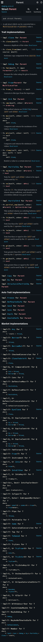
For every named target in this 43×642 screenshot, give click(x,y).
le (7, 230)
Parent (19, 2)
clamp (8, 150)
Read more (33, 45)
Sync (9, 310)
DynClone (16, 409)
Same (14, 524)
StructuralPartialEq (18, 284)
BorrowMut (17, 346)
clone (8, 41)
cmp (7, 103)
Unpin (10, 314)
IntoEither (17, 470)
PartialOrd (14, 201)
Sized (13, 123)
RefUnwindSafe (14, 302)
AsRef (14, 505)
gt (7, 246)
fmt (7, 68)
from (8, 89)
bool (7, 173)
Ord (10, 99)
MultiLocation (10, 85)
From (10, 82)
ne (7, 184)
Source (4, 12)
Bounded (11, 589)
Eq (8, 280)
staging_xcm (6, 6)
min (7, 133)
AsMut (23, 505)
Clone (11, 37)
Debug (11, 64)
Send (9, 306)
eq (7, 171)
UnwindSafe (13, 318)
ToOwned (16, 536)
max (7, 116)
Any (13, 329)
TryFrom (19, 548)
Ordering (10, 105)
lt (7, 217)
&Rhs (26, 184)
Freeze (10, 298)
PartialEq (13, 167)
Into (17, 462)
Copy (9, 276)
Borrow (15, 337)
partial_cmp (11, 205)
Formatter (7, 70)
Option (18, 207)
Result (25, 70)
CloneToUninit (19, 358)
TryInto (19, 557)
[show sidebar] (2, 2)
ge (7, 259)
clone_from (11, 49)
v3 (12, 6)
